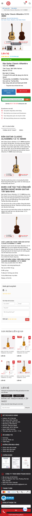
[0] (25, 3)
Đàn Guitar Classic (21, 19)
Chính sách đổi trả (8, 451)
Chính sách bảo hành (9, 449)
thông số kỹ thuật (9, 130)
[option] (4, 48)
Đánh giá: (5, 319)
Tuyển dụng (6, 441)
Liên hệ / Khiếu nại (8, 440)
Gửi (27, 319)
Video (21, 130)
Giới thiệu (5, 438)
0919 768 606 (14, 103)
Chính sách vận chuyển (9, 447)
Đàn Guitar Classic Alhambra (8, 19)
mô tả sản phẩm (8, 126)
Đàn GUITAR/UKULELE (12, 18)
